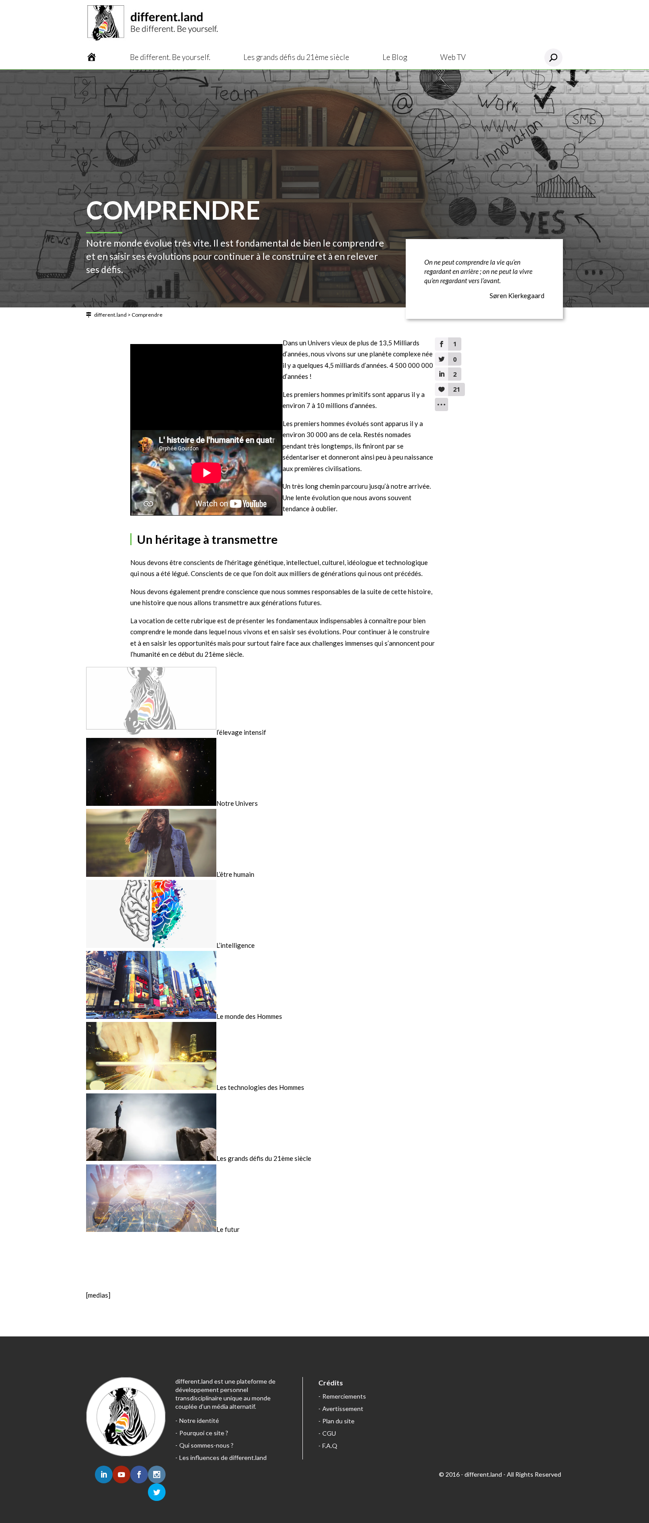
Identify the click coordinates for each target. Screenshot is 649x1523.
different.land (110, 314)
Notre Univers (237, 803)
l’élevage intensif (241, 732)
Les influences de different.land (223, 1457)
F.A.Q (329, 1445)
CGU (329, 1433)
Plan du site (338, 1421)
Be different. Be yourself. (170, 57)
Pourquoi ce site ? (203, 1433)
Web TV (453, 57)
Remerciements (344, 1396)
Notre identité (199, 1420)
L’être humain (235, 874)
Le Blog (394, 57)
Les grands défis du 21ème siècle (296, 57)
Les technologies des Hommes (260, 1087)
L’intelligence (235, 945)
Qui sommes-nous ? (206, 1445)
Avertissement (342, 1408)
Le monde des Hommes (249, 1016)
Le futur (228, 1229)
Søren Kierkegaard (517, 295)
